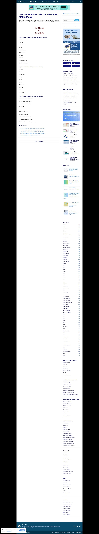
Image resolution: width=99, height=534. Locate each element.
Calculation (71, 241)
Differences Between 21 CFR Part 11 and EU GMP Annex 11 (74, 182)
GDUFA (72, 96)
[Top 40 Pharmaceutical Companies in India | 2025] (66, 142)
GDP (76, 75)
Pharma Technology (71, 312)
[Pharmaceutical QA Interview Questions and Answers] (66, 136)
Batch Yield (65, 366)
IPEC (68, 98)
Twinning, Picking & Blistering (68, 392)
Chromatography (71, 243)
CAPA (65, 73)
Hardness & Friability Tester (68, 471)
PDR (75, 79)
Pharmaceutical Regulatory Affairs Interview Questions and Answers (74, 152)
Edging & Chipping (66, 388)
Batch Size (65, 364)
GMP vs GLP (65, 425)
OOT (72, 79)
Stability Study (71, 336)
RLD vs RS (65, 427)
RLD (71, 328)
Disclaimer (68, 532)
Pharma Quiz (60, 1)
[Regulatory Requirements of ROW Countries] (66, 147)
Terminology (65, 512)
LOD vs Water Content (67, 433)
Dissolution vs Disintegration (68, 441)
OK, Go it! (22, 530)
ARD (71, 226)
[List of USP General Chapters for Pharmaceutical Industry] (66, 159)
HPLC (71, 271)
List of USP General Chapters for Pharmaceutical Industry (74, 158)
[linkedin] (74, 526)
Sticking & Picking (66, 382)
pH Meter (65, 452)
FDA (68, 96)
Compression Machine (67, 488)
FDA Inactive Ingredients (67, 504)
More (73, 1)
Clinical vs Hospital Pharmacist (68, 445)
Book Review (71, 237)
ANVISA (70, 91)
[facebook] (77, 526)
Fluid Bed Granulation (67, 403)
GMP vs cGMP (66, 423)
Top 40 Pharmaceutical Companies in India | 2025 (74, 141)
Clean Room (71, 245)
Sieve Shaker (65, 467)
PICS (68, 100)
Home (39, 1)
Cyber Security (71, 253)
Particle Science (71, 296)
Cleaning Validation (71, 247)
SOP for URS (65, 494)
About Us (57, 532)
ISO (64, 79)
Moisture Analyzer (66, 469)
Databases (48, 1)
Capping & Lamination (67, 384)
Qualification (71, 326)
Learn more (9, 531)
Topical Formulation (66, 401)
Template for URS (66, 492)
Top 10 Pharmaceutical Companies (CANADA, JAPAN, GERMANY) (33, 133)
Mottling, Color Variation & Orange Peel (70, 394)
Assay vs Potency (66, 429)
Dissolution (71, 259)
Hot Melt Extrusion (66, 407)
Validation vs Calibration (67, 435)
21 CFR (65, 91)
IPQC (75, 77)
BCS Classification (66, 508)
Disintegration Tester (67, 473)
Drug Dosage (65, 368)
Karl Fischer (65, 454)
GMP (68, 77)
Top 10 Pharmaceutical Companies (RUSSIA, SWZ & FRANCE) (32, 131)
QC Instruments (66, 465)
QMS (71, 320)
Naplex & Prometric (66, 374)
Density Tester (65, 461)
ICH (72, 77)
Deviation (72, 75)
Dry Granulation (66, 411)
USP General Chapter (68, 102)
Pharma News (71, 304)
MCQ (71, 290)
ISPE (75, 98)
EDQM (71, 263)
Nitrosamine (71, 294)
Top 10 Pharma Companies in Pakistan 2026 (74, 124)
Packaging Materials (67, 415)
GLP (65, 77)
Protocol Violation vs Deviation (68, 443)
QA (71, 316)
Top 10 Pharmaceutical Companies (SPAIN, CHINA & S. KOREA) (32, 128)
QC (71, 318)
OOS (68, 79)
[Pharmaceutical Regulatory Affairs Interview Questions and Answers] (66, 153)
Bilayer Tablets (66, 409)
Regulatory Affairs (71, 330)
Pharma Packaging (71, 306)
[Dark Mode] (78, 2)
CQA (72, 73)
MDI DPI (64, 413)
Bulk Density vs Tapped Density (69, 437)
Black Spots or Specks (67, 386)
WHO (75, 102)
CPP (69, 73)
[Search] (80, 2)
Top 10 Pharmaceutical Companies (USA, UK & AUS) (30, 129)
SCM (71, 332)
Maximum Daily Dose (67, 370)
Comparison (67, 1)
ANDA (71, 224)
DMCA (73, 532)
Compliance (66, 75)
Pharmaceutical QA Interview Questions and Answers (74, 135)
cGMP (65, 104)
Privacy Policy (62, 532)
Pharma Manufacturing (71, 302)
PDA (65, 100)
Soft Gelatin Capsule (67, 405)
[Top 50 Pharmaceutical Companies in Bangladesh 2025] (66, 130)
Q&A (43, 1)
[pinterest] (80, 526)
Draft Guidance (71, 261)
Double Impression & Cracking (68, 390)
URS (71, 343)
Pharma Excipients (71, 298)
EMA (65, 96)
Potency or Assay (66, 362)
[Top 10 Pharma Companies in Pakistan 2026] (66, 125)
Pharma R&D (71, 308)
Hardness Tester (66, 486)
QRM (71, 322)
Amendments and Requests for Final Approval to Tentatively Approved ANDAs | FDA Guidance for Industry (71, 196)
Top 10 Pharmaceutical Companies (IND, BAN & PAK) (30, 135)
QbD (54, 1)
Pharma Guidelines (71, 300)
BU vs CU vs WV (66, 431)
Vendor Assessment (71, 351)
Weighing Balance (66, 480)
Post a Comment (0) (39, 141)
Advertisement (78, 532)
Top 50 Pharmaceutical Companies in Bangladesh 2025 (74, 130)
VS (71, 347)
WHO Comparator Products (68, 502)
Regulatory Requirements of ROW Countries (74, 147)
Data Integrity (71, 255)
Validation (71, 349)
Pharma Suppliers (71, 310)
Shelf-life (64, 372)
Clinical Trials (71, 249)
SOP (71, 334)
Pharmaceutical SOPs (67, 510)
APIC (74, 91)
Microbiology (71, 292)
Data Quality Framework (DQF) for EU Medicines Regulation (73, 169)
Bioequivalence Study (71, 235)
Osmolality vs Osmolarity (67, 439)
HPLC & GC (65, 463)
